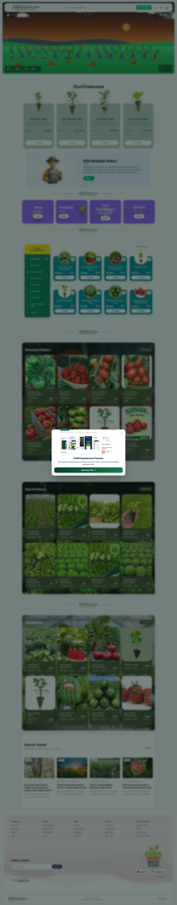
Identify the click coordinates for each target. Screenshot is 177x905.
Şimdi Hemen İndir (87, 470)
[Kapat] (122, 433)
